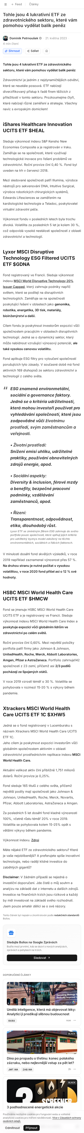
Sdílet (35, 51)
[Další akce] (74, 1020)
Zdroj (35, 840)
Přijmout (31, 1128)
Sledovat (40, 958)
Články (33, 4)
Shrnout (14, 51)
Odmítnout (12, 1128)
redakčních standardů (66, 915)
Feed (18, 4)
